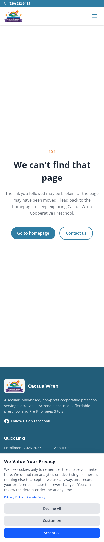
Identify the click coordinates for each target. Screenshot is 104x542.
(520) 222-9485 (19, 4)
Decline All (52, 508)
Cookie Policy (36, 497)
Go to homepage (33, 233)
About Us (61, 447)
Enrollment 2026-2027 (22, 447)
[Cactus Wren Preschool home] (13, 16)
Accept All (52, 532)
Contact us (76, 233)
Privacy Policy (13, 497)
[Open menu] (94, 16)
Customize (52, 520)
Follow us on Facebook (30, 421)
